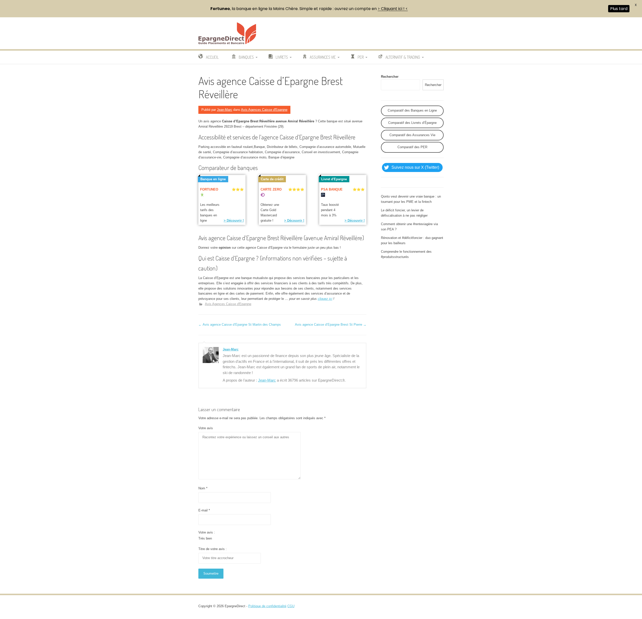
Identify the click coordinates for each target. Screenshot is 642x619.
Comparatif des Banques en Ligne (412, 110)
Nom (202, 488)
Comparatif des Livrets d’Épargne (412, 123)
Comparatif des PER (412, 147)
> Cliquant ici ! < (393, 9)
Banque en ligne (213, 179)
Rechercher (389, 76)
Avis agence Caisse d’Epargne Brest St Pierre (330, 324)
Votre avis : (206, 532)
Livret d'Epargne (334, 179)
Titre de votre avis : (212, 549)
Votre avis (205, 428)
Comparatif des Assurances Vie (412, 135)
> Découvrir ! (234, 220)
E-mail (204, 510)
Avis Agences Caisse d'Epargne (264, 110)
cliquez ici (325, 299)
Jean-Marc (224, 110)
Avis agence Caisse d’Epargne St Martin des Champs (239, 324)
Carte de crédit (272, 179)
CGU (290, 606)
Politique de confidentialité (267, 606)
